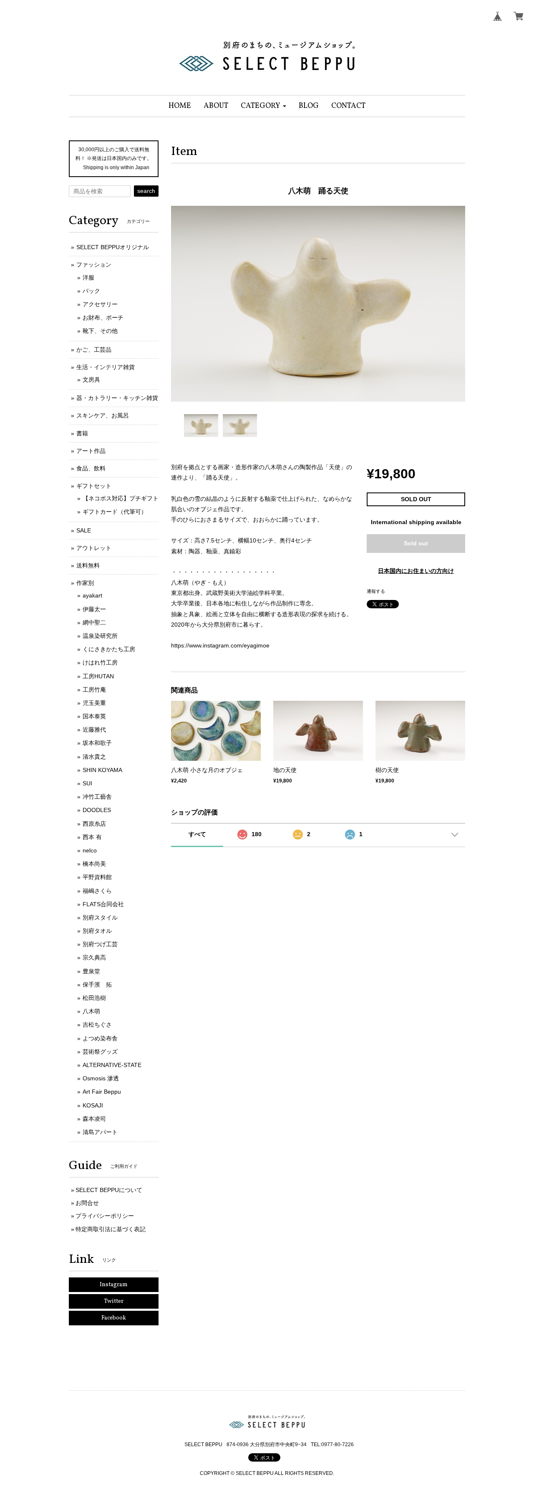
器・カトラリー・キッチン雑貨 (117, 398)
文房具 (91, 379)
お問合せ (87, 1203)
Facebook (113, 1318)
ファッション (93, 264)
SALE (83, 530)
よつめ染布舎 (100, 1038)
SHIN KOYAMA (102, 770)
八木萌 (91, 1011)
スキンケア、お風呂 (102, 415)
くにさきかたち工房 (109, 649)
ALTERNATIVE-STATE (112, 1065)
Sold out (416, 543)
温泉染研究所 (100, 635)
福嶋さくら (97, 890)
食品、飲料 (91, 468)
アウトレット (93, 548)
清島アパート (100, 1132)
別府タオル (97, 930)
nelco (90, 850)
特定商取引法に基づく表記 (111, 1229)
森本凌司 (94, 1118)
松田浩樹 (94, 998)
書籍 (82, 433)
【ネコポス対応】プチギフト (121, 498)
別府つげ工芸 (100, 944)
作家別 (85, 583)
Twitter (113, 1301)
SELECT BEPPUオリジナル (112, 247)
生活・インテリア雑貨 (105, 367)
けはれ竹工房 (100, 662)
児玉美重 (94, 703)
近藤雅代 (94, 729)
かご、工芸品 (93, 349)
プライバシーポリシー (105, 1215)
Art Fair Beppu (102, 1091)
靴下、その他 (100, 330)
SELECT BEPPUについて (109, 1190)
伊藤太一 (94, 609)
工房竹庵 (94, 689)
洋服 (88, 277)
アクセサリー (100, 304)
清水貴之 (94, 756)
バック (91, 290)
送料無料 (88, 565)
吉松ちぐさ (97, 1024)
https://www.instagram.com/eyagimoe (220, 645)
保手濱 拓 (97, 984)
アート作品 (91, 450)
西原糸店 (94, 823)
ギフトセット (93, 485)
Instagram (114, 1285)
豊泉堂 (91, 971)
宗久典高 (94, 957)
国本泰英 (94, 716)
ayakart (92, 595)
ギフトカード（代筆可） (115, 511)
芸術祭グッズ (100, 1051)
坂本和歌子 (97, 743)
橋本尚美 (94, 863)
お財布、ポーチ (103, 317)
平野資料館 (97, 877)
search (146, 190)
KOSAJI (93, 1105)
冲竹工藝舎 (97, 796)
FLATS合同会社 (103, 904)
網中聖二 (94, 622)
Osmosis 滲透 (101, 1078)
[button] (263, 106)
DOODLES (97, 810)
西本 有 (92, 837)
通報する (376, 591)
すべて (197, 834)
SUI (87, 783)
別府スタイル (100, 917)
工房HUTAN (98, 676)
